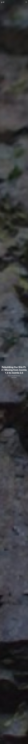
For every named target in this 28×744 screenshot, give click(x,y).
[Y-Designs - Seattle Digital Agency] (2, 2)
